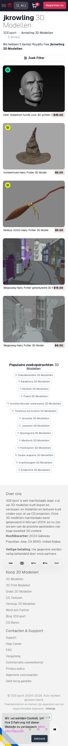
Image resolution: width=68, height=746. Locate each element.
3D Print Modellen (18, 585)
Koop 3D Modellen (22, 572)
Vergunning (13, 656)
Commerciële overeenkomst (24, 662)
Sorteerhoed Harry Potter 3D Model (24, 172)
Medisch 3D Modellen (35, 440)
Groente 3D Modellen (35, 418)
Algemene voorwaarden (22, 675)
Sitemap (50, 708)
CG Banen (12, 623)
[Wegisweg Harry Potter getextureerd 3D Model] (34, 261)
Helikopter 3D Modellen (35, 448)
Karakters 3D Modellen (35, 381)
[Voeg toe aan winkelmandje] (51, 106)
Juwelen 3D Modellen (35, 425)
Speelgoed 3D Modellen (35, 433)
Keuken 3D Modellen (35, 389)
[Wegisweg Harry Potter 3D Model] (34, 319)
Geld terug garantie (19, 681)
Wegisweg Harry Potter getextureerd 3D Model (31, 287)
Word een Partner (17, 610)
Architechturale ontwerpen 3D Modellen (35, 403)
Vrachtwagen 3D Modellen (35, 462)
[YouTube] (55, 730)
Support (11, 638)
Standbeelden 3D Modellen (35, 375)
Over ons (14, 493)
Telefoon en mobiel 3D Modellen (35, 411)
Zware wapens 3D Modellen (35, 455)
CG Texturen (14, 598)
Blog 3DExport (16, 616)
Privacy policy (15, 669)
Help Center (14, 644)
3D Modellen (14, 579)
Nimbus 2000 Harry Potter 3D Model (25, 230)
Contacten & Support (24, 630)
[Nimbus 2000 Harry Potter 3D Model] (34, 204)
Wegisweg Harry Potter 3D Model (23, 345)
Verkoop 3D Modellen (20, 604)
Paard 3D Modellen (35, 396)
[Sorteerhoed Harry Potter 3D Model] (34, 146)
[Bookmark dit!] (59, 106)
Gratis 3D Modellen (19, 592)
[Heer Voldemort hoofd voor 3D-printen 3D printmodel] (34, 88)
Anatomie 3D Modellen (35, 470)
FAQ (9, 650)
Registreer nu (54, 5)
